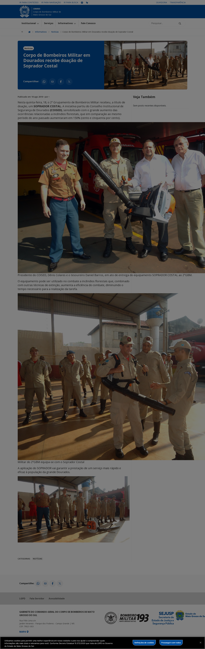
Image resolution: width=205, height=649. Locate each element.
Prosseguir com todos (171, 642)
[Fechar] (200, 642)
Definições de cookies (144, 642)
